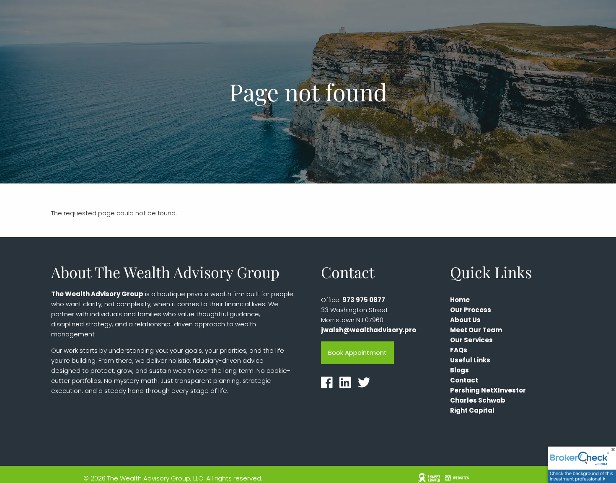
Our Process (470, 309)
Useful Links (470, 360)
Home (460, 299)
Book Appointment (357, 352)
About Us (465, 319)
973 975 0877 (363, 299)
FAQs (458, 350)
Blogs (459, 370)
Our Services (471, 340)
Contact (464, 380)
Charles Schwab (477, 400)
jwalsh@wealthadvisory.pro (368, 329)
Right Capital (472, 410)
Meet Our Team (476, 329)
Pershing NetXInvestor (488, 390)
